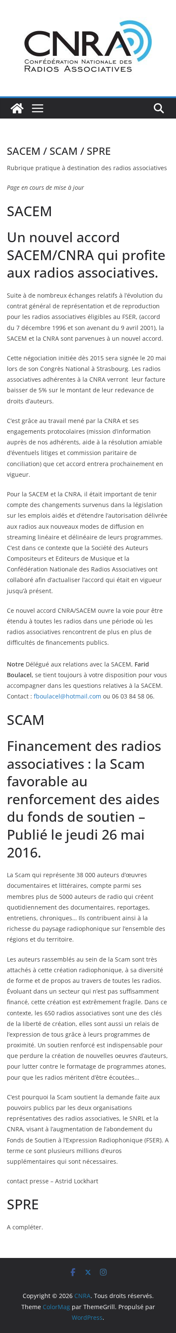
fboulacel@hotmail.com (67, 696)
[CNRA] (17, 108)
